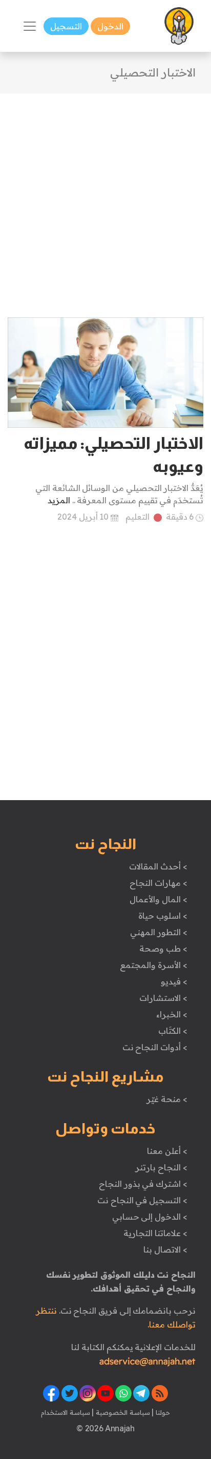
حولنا (162, 1412)
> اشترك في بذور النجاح (143, 1184)
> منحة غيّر (166, 1099)
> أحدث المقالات (158, 866)
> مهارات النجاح (158, 883)
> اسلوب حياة (162, 916)
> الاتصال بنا (165, 1249)
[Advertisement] (105, 199)
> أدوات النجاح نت (154, 1047)
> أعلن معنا (167, 1151)
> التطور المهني (158, 932)
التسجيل (66, 26)
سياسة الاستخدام (65, 1412)
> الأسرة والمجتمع (153, 965)
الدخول (110, 26)
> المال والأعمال (158, 899)
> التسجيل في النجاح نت (142, 1200)
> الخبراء (171, 1014)
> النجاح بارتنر (161, 1167)
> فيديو (174, 981)
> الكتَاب (172, 1031)
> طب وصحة (163, 948)
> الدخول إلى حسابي (149, 1216)
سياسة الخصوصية (122, 1412)
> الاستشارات (163, 998)
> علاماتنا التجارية (155, 1233)
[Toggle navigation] (30, 26)
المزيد (59, 500)
